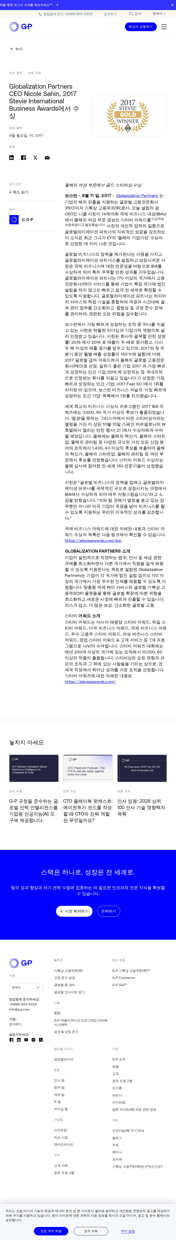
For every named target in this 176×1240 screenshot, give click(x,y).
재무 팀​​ (59, 1095)
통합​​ (57, 1013)
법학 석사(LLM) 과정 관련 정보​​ (134, 1109)
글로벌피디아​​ (64, 1059)
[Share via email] (47, 157)
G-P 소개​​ (119, 1059)
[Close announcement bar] (172, 5)
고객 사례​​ (61, 1165)
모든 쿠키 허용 (51, 1231)
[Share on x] (35, 157)
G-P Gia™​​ (119, 985)
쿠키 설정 (128, 1231)
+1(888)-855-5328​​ (23, 1004)
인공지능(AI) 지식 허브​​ (128, 1130)
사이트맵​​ (118, 1102)
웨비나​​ (117, 1152)
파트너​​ (117, 1095)
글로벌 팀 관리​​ (64, 985)
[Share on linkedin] (11, 157)
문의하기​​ (15, 1024)
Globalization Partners (137, 195)
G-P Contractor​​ (123, 978)
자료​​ (115, 1145)
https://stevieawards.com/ (90, 681)
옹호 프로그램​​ (64, 1172)
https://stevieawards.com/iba (93, 540)
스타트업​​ (60, 1130)
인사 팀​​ (59, 1080)
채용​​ (115, 1066)
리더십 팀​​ (61, 1109)
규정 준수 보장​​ (64, 978)
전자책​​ (117, 1159)
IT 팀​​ (57, 1102)
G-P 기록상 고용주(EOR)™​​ (131, 970)
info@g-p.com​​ (19, 1009)
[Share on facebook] (23, 157)
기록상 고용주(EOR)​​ (68, 970)
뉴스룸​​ (117, 1088)
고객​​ (115, 1074)
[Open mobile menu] (164, 27)
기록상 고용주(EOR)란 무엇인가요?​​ (137, 1166)
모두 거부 (91, 1231)
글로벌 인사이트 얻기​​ (69, 992)
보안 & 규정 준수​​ (66, 1032)
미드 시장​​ (61, 1137)
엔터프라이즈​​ (64, 1144)
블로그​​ (117, 1138)
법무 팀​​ (59, 1087)
